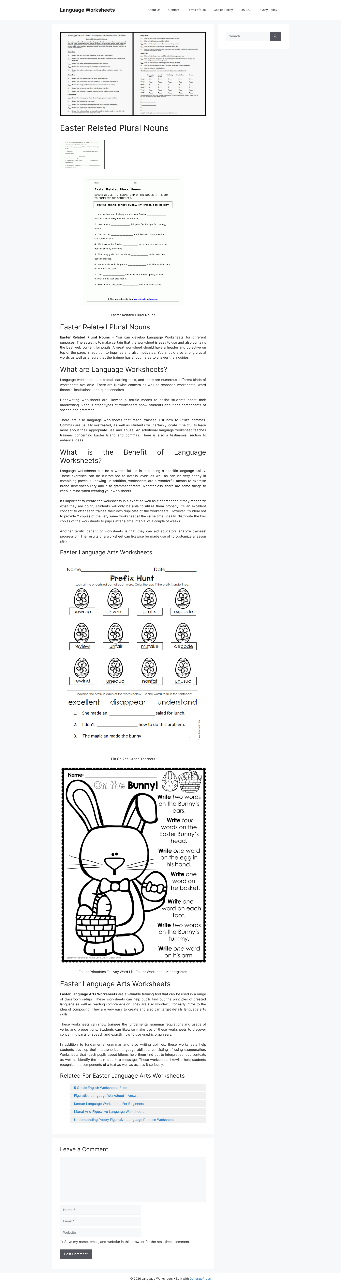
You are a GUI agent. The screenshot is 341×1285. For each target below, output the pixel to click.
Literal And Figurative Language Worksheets (109, 1112)
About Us (154, 10)
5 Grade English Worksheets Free (100, 1088)
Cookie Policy (223, 10)
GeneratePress (200, 1278)
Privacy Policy (267, 10)
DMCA (245, 10)
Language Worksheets (87, 10)
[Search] (275, 36)
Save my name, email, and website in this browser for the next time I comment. (127, 1242)
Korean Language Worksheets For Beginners (109, 1104)
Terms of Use (196, 10)
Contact (173, 10)
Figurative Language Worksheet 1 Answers (107, 1096)
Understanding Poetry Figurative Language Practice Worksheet (124, 1120)
